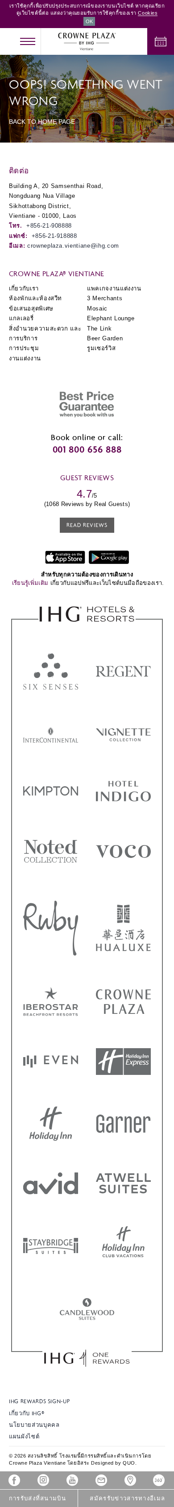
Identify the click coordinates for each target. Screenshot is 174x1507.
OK (89, 21)
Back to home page (42, 121)
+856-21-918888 (54, 236)
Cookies (147, 13)
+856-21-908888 (49, 225)
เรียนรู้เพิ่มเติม (31, 583)
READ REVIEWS (87, 525)
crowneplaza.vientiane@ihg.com (73, 245)
